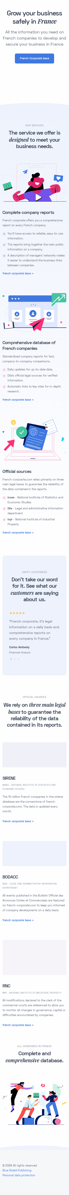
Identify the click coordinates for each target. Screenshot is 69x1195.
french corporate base (17, 273)
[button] (11, 659)
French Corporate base (34, 58)
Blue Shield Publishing (17, 1170)
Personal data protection (19, 1175)
